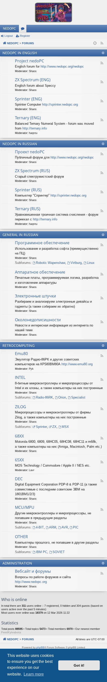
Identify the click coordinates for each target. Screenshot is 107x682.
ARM (52, 527)
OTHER (21, 536)
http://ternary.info (34, 128)
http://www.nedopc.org (31, 582)
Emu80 (21, 353)
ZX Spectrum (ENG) (33, 79)
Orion (62, 397)
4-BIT (40, 527)
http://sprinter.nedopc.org (60, 104)
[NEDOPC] (53, 12)
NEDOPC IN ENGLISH (19, 52)
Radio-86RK (44, 397)
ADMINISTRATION (17, 563)
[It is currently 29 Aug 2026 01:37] (95, 43)
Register (25, 35)
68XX (19, 436)
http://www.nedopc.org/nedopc (62, 66)
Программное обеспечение (42, 242)
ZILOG (20, 406)
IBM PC (41, 552)
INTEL (20, 377)
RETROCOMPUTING (18, 345)
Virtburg (76, 263)
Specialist (78, 397)
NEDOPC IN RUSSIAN (19, 143)
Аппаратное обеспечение (40, 272)
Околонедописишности (38, 319)
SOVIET (59, 552)
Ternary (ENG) (28, 117)
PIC (75, 527)
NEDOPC (9, 28)
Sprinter (41, 427)
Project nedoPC (29, 61)
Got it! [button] (79, 665)
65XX (19, 460)
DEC (19, 478)
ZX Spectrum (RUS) (32, 170)
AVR (64, 527)
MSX (65, 427)
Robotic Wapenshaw (50, 263)
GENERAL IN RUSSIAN (20, 234)
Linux (91, 263)
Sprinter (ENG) (28, 99)
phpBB (40, 647)
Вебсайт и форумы (33, 571)
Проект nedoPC (30, 152)
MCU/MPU (24, 507)
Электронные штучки (35, 296)
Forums (23, 29)
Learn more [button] (34, 674)
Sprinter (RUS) (28, 190)
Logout (8, 35)
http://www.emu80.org (77, 364)
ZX (54, 427)
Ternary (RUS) (27, 208)
